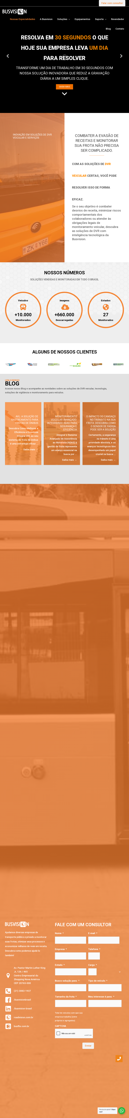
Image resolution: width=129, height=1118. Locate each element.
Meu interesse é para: (101, 999)
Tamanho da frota (66, 999)
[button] (8, 58)
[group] (23, 314)
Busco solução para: (67, 984)
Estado (60, 968)
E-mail (92, 936)
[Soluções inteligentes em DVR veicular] (14, 11)
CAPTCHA (60, 1029)
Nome (59, 936)
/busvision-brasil (23, 1011)
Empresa (61, 952)
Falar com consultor (112, 3)
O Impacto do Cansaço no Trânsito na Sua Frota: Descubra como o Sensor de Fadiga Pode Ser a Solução (101, 426)
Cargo (92, 968)
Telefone (94, 952)
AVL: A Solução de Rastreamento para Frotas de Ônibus (24, 423)
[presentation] (74, 1037)
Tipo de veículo (97, 984)
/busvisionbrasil (22, 1003)
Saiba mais (30, 452)
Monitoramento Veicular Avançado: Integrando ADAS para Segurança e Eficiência (62, 426)
